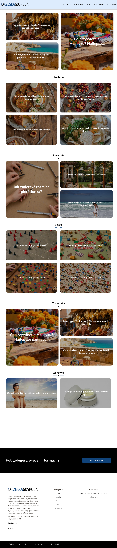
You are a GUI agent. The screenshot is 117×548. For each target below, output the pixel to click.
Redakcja (12, 523)
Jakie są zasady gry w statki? (31, 245)
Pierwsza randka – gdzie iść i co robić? (86, 174)
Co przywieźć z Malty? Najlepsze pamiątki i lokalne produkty (31, 56)
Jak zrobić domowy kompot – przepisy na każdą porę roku (85, 97)
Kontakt (12, 528)
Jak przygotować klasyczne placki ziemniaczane (31, 97)
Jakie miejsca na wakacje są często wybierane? (86, 204)
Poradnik (78, 4)
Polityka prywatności (17, 544)
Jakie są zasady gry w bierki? (31, 277)
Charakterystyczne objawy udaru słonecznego (31, 393)
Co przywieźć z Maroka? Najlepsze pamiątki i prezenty (31, 26)
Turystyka (99, 4)
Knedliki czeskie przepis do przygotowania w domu (85, 130)
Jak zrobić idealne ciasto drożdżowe (32, 129)
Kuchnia (67, 4)
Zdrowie (111, 4)
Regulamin (55, 544)
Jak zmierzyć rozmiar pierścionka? (31, 189)
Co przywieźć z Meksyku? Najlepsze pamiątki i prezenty (86, 41)
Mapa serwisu (38, 544)
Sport (88, 4)
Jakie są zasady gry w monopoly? (85, 245)
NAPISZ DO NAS (96, 460)
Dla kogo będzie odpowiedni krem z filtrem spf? (85, 393)
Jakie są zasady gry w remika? (85, 277)
